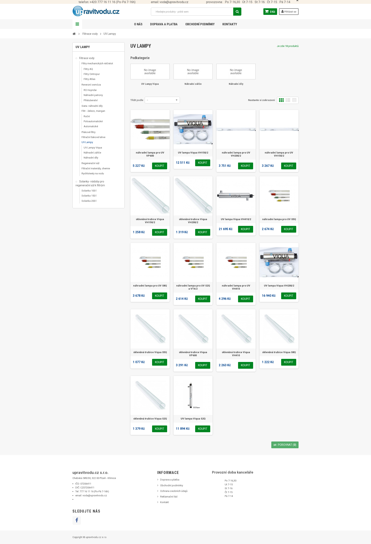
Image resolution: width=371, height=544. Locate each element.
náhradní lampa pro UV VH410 (236, 287)
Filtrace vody (86, 58)
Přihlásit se (290, 11)
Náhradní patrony (93, 95)
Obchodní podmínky (200, 24)
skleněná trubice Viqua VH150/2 (150, 221)
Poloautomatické (93, 121)
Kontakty (229, 24)
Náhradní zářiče (92, 152)
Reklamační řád (168, 496)
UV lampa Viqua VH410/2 (236, 219)
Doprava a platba (164, 24)
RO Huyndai (90, 90)
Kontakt (164, 502)
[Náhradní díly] (236, 71)
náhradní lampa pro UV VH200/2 (236, 154)
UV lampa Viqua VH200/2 (279, 285)
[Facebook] (76, 520)
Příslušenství (91, 100)
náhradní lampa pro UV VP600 (150, 154)
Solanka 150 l (89, 195)
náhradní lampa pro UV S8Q (150, 285)
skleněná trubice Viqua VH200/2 (193, 221)
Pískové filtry (88, 132)
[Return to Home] (74, 34)
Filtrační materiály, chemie (96, 168)
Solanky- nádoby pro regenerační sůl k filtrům (90, 183)
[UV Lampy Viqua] (150, 71)
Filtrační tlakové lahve (93, 137)
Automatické (91, 126)
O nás (138, 24)
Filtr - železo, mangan (93, 110)
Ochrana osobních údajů (173, 491)
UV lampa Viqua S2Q (193, 418)
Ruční (87, 116)
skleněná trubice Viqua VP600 (193, 354)
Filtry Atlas (89, 79)
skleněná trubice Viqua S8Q (279, 352)
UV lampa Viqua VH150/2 (193, 152)
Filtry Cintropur (92, 74)
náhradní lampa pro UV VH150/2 (279, 154)
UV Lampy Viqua (93, 147)
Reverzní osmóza (91, 84)
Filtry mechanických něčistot (97, 63)
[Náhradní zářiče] (193, 71)
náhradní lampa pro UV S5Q (279, 219)
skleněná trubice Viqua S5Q (150, 352)
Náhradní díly (91, 157)
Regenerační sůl (90, 163)
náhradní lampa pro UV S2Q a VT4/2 (193, 287)
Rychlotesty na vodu (93, 173)
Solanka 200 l (89, 200)
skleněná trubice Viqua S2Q (150, 418)
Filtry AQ (88, 69)
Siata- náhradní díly (92, 105)
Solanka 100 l (89, 190)
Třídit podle (136, 100)
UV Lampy (87, 142)
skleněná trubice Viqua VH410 (236, 354)
